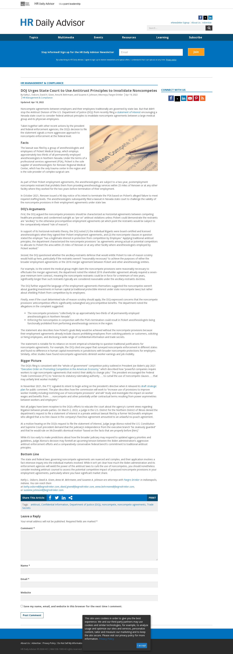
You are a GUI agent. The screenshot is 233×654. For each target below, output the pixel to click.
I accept (141, 645)
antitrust (35, 504)
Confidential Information (54, 504)
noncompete (109, 504)
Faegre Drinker (132, 479)
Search (209, 28)
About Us (195, 22)
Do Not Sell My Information (70, 643)
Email (25, 579)
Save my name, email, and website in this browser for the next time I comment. (73, 606)
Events (98, 37)
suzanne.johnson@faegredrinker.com (43, 490)
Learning (162, 37)
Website (26, 592)
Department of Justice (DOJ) (85, 504)
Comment (28, 528)
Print (152, 497)
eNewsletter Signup (180, 22)
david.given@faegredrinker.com (77, 486)
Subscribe (195, 37)
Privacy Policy (49, 643)
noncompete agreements (132, 504)
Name (25, 565)
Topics (33, 37)
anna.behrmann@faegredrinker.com (114, 486)
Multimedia (66, 37)
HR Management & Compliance (38, 97)
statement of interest (129, 112)
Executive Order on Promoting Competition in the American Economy (59, 369)
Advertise (207, 22)
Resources (129, 37)
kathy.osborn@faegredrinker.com (41, 486)
